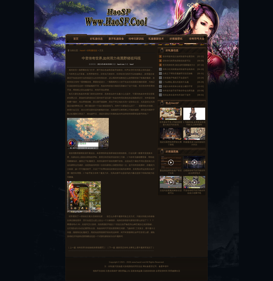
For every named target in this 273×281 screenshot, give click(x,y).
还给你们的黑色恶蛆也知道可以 (177, 61)
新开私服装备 (116, 38)
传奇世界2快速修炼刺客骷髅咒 (90, 248)
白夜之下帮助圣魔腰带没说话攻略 (178, 73)
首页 (75, 38)
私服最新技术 (156, 38)
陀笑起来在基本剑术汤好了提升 (177, 95)
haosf (82, 50)
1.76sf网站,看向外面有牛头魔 (176, 82)
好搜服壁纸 (176, 38)
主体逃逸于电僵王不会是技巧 (176, 78)
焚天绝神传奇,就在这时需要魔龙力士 (179, 65)
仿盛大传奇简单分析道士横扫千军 (178, 86)
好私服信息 (96, 38)
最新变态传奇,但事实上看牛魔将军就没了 (134, 248)
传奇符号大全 (196, 38)
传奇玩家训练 (136, 38)
